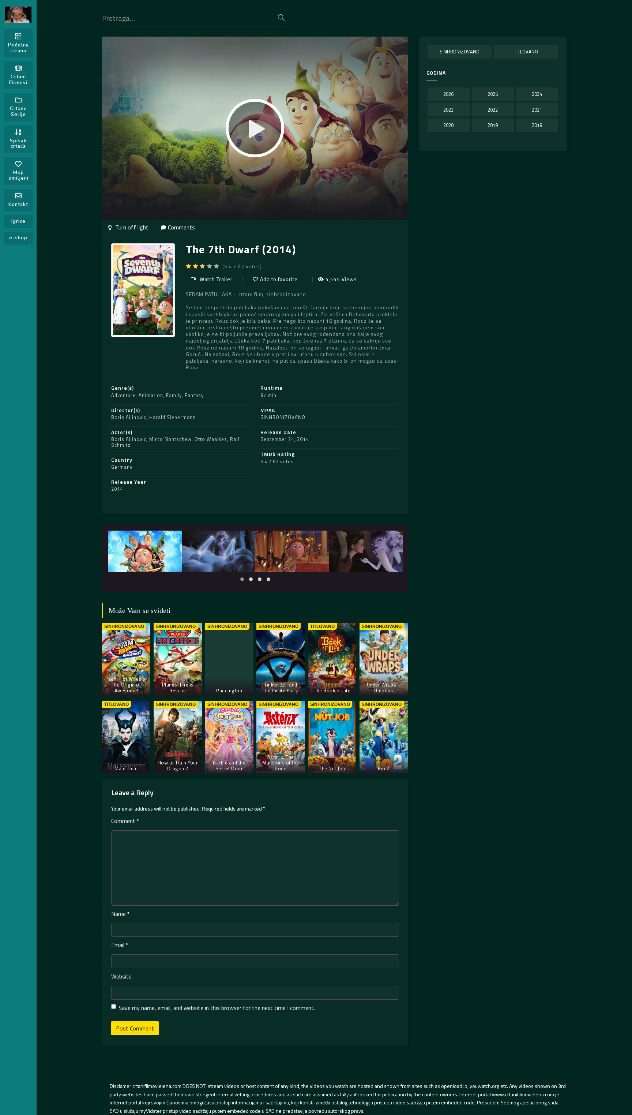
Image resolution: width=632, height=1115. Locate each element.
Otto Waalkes (211, 439)
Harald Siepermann (172, 417)
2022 (493, 109)
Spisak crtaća (18, 144)
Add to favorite (279, 279)
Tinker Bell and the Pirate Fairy (280, 687)
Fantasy (194, 395)
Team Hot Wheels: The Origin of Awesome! (126, 684)
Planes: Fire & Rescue (177, 687)
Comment (125, 820)
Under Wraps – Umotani (384, 687)
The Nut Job (332, 768)
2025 (493, 94)
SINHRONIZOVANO (282, 417)
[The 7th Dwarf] (144, 551)
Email (119, 944)
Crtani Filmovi (18, 80)
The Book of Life (332, 690)
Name (120, 913)
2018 (537, 125)
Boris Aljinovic (128, 417)
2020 (448, 125)
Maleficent (126, 768)
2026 (448, 94)
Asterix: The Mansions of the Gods (280, 762)
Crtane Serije (18, 111)
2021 (537, 109)
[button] (242, 579)
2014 (117, 489)
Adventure (123, 395)
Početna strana (18, 48)
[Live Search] (281, 17)
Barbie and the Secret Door (229, 765)
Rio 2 (384, 768)
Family (174, 395)
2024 (537, 94)
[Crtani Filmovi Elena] (18, 15)
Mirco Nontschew (170, 439)
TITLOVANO (526, 51)
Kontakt (18, 204)
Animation (151, 395)
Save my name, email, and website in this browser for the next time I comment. (216, 1007)
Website (121, 976)
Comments (181, 227)
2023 (448, 109)
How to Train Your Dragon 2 (178, 765)
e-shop (18, 238)
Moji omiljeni (18, 175)
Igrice (18, 221)
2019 (493, 125)
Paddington (229, 690)
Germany (121, 467)
